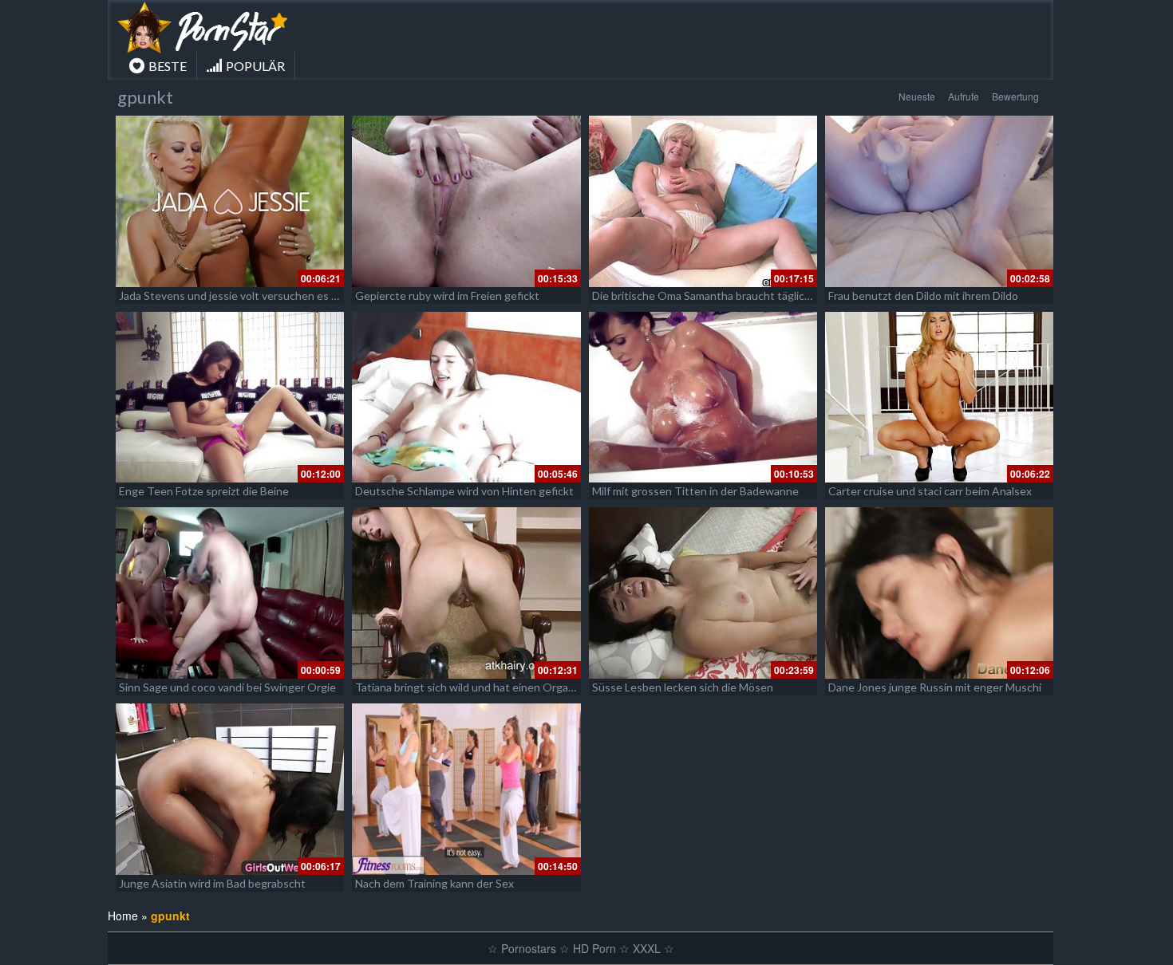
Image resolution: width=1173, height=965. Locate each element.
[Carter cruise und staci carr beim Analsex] (939, 397)
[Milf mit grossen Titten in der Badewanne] (703, 397)
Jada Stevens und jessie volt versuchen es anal (235, 295)
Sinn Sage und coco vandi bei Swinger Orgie (227, 687)
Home (123, 916)
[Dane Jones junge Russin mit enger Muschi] (939, 593)
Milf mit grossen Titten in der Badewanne (695, 491)
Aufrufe (963, 96)
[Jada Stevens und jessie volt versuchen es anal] (230, 201)
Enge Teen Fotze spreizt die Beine (204, 491)
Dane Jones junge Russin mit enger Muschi (934, 687)
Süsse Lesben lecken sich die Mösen (682, 687)
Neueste (917, 96)
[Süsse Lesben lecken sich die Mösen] (703, 593)
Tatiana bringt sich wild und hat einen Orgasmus (474, 687)
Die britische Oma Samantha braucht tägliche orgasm (724, 295)
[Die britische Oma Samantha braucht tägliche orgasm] (703, 201)
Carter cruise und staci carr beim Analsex (930, 491)
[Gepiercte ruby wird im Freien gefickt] (466, 201)
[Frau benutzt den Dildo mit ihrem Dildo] (939, 201)
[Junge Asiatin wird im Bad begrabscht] (230, 789)
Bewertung (1015, 96)
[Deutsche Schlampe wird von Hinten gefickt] (466, 397)
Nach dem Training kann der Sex (434, 883)
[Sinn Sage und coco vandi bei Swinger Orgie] (230, 593)
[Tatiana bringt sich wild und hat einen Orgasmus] (466, 593)
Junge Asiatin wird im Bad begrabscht (212, 883)
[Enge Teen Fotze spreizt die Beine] (230, 397)
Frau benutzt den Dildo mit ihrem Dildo (923, 295)
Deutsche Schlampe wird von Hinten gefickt (464, 491)
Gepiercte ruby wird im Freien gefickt (447, 295)
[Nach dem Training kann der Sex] (466, 789)
